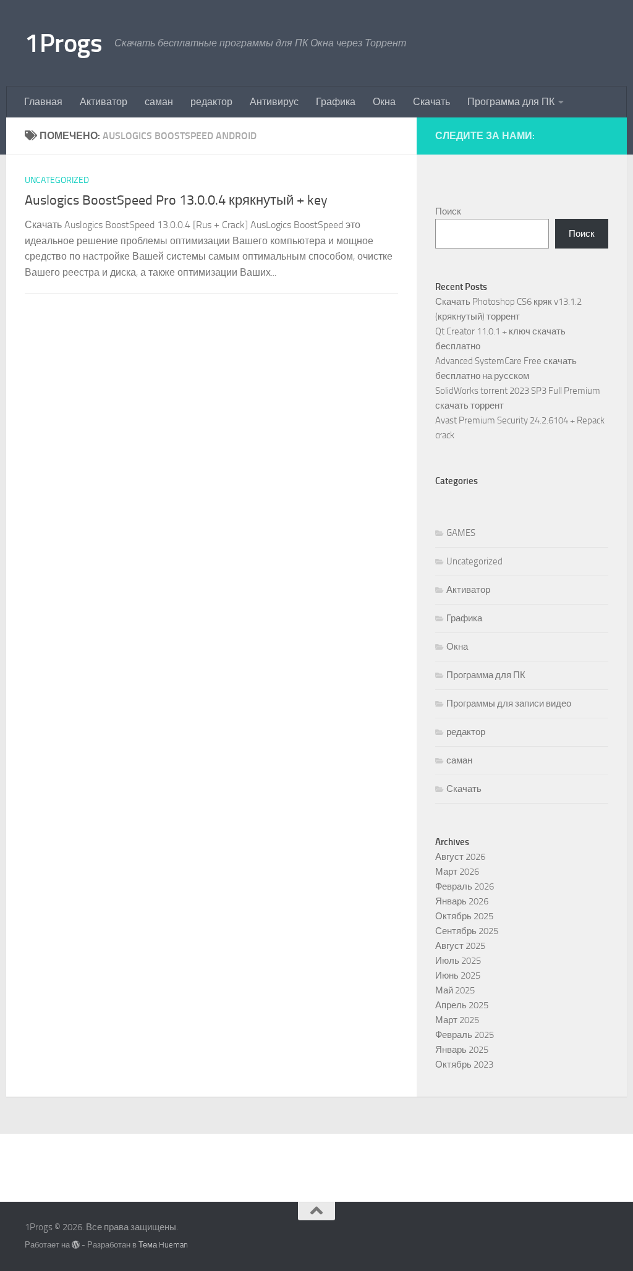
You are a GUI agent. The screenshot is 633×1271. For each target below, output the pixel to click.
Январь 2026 (461, 901)
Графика (335, 102)
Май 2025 (455, 990)
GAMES (460, 532)
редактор (211, 102)
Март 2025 (457, 1020)
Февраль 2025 (464, 1034)
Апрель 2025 (461, 1005)
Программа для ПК (510, 102)
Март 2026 (457, 871)
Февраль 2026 (464, 886)
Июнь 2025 (457, 975)
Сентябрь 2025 (466, 931)
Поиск (448, 211)
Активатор (103, 102)
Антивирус (274, 102)
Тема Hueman (163, 1244)
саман (159, 102)
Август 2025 (460, 945)
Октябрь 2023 (464, 1064)
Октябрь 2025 (464, 916)
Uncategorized (57, 180)
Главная (43, 102)
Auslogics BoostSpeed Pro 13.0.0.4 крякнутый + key (176, 200)
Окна (384, 102)
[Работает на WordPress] (76, 1245)
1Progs (63, 43)
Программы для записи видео (508, 703)
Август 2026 (460, 856)
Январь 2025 (461, 1049)
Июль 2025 (458, 960)
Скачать (431, 102)
